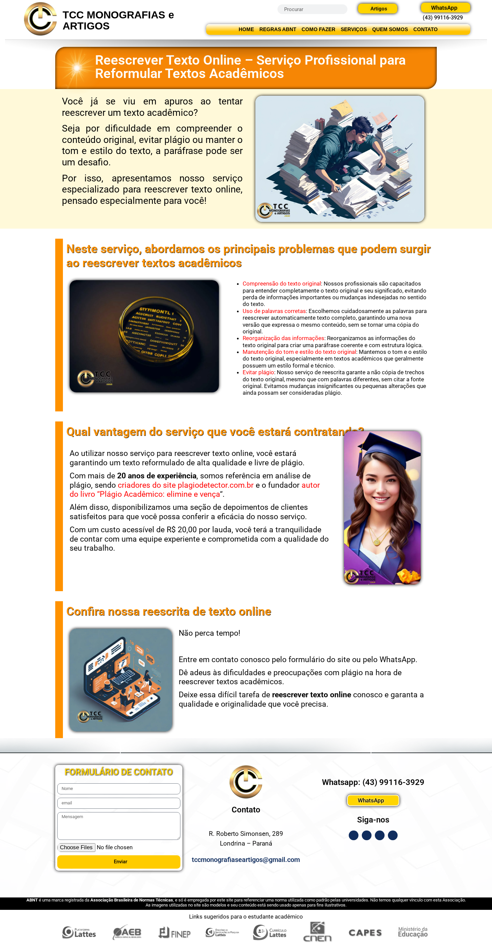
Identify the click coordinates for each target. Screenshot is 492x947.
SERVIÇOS (354, 29)
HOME (246, 29)
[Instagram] (367, 835)
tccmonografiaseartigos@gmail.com (246, 860)
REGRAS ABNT (277, 29)
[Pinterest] (393, 835)
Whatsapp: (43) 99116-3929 (373, 782)
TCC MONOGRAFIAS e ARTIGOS (118, 20)
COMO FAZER (318, 29)
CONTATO (425, 29)
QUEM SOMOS (390, 29)
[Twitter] (380, 835)
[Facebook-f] (353, 835)
